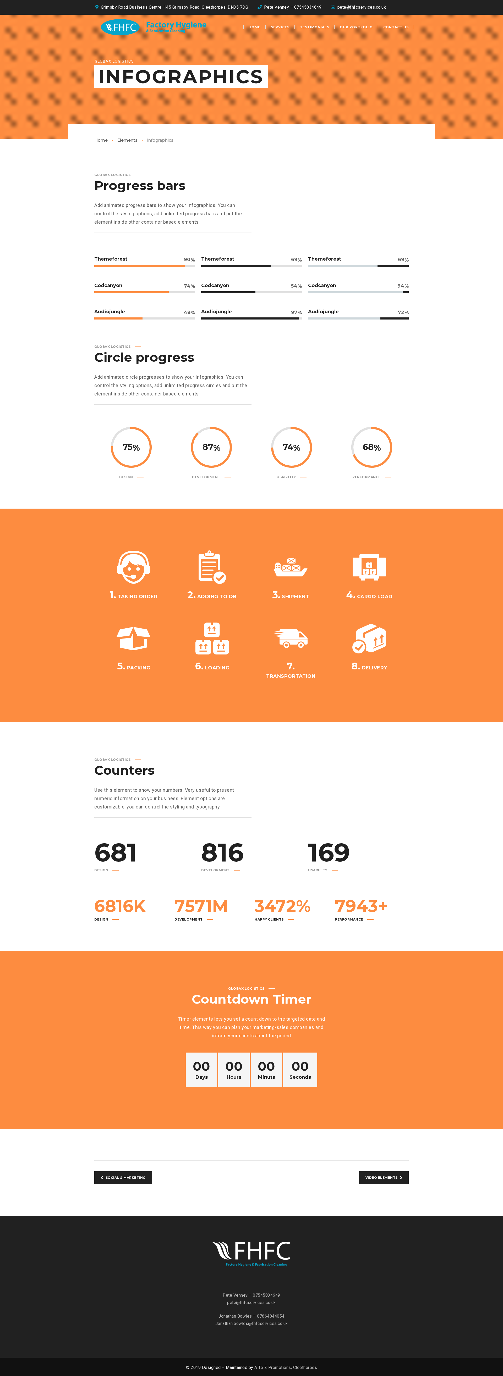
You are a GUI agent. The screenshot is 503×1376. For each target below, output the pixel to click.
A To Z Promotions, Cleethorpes (285, 1367)
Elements (127, 140)
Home (101, 140)
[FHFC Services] (154, 27)
